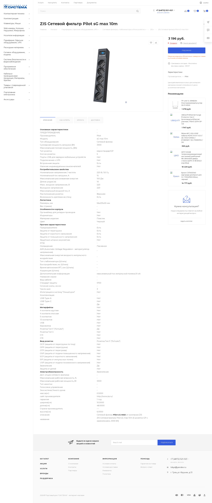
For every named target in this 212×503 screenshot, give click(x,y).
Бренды (44, 473)
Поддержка (46, 478)
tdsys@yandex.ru (178, 467)
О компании (73, 464)
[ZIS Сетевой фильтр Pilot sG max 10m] (101, 75)
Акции (43, 464)
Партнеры (72, 470)
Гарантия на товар (148, 464)
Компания (73, 459)
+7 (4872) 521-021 (164, 10)
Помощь (145, 459)
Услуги (43, 469)
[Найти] (137, 11)
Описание (47, 120)
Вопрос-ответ (146, 467)
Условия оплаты (109, 464)
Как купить (65, 120)
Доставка (95, 120)
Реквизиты (107, 470)
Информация (110, 459)
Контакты (72, 467)
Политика (107, 474)
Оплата (80, 120)
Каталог (44, 459)
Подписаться (167, 442)
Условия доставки (110, 467)
